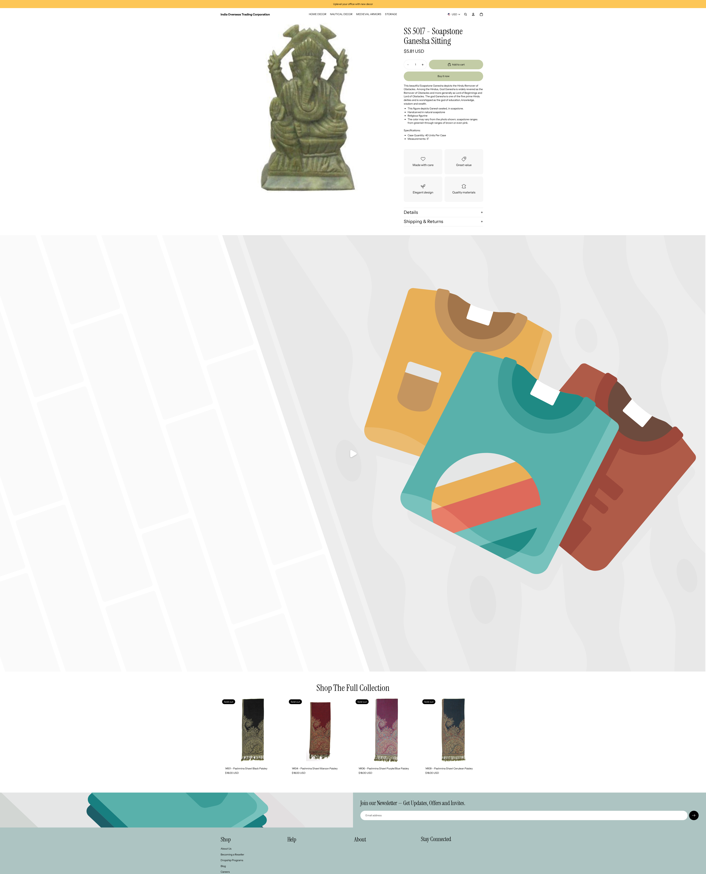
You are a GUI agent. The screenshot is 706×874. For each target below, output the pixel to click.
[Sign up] (694, 815)
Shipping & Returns (423, 221)
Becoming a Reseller (232, 854)
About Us (226, 848)
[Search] (465, 14)
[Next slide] (346, 730)
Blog (223, 866)
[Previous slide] (292, 730)
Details (411, 212)
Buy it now (444, 76)
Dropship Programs (232, 860)
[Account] (473, 14)
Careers (225, 871)
